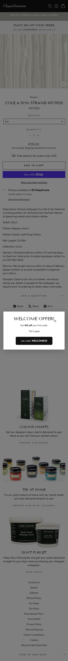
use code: (34, 340)
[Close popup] (55, 321)
